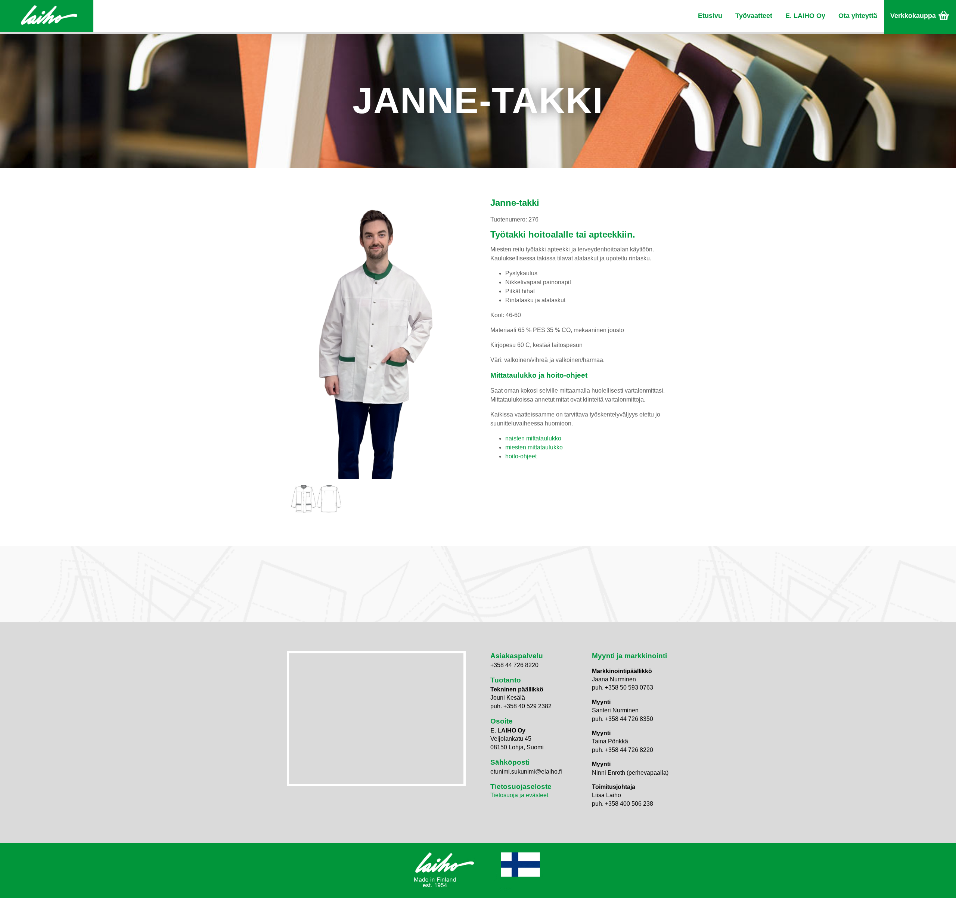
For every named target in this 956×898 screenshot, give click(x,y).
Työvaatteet (753, 15)
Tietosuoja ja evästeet (519, 795)
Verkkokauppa (913, 15)
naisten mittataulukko (533, 438)
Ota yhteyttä (857, 15)
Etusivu (710, 15)
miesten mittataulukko (534, 447)
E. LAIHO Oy (805, 15)
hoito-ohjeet (521, 456)
